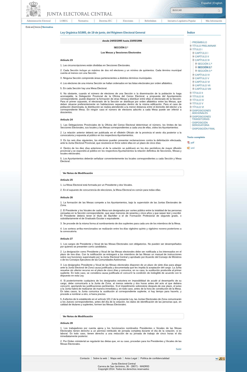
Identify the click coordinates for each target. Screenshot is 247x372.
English (217, 3)
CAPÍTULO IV (202, 75)
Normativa (83, 20)
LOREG (64, 20)
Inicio (38, 27)
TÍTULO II (197, 93)
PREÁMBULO (199, 42)
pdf (192, 142)
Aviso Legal (131, 358)
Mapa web (115, 358)
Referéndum (150, 20)
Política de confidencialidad (154, 358)
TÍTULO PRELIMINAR (204, 46)
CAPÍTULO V (202, 78)
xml (192, 148)
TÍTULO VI (198, 107)
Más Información (214, 20)
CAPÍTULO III (202, 60)
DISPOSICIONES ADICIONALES (201, 111)
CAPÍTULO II (202, 56)
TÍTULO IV (198, 100)
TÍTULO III (198, 96)
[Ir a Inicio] (68, 9)
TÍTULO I (197, 49)
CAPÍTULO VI (202, 82)
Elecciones (128, 20)
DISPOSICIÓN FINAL (203, 128)
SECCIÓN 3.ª (205, 71)
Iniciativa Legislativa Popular (182, 20)
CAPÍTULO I (201, 53)
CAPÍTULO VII (202, 85)
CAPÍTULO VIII (203, 89)
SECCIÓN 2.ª (205, 67)
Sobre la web (100, 358)
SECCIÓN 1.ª (205, 64)
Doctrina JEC (105, 20)
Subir (178, 349)
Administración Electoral (39, 20)
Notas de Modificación (78, 173)
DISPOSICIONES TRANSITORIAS (201, 117)
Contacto (85, 358)
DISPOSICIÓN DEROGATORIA (200, 123)
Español (206, 3)
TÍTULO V (197, 103)
